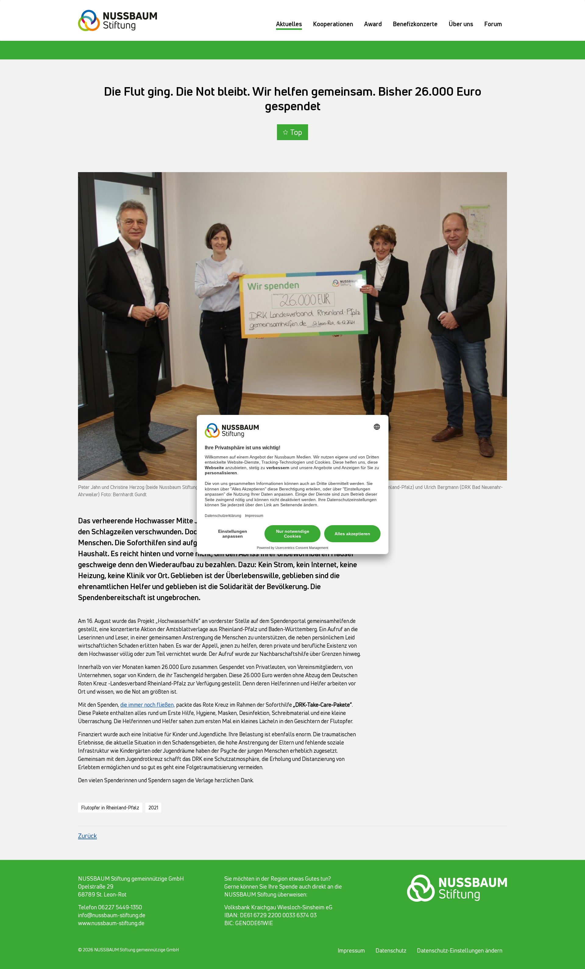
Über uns (460, 24)
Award (373, 24)
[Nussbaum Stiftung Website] (121, 19)
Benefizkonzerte (415, 24)
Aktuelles (289, 24)
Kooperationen (333, 24)
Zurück (87, 835)
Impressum (351, 950)
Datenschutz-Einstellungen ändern (459, 950)
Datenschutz (390, 950)
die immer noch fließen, (147, 704)
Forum (493, 24)
